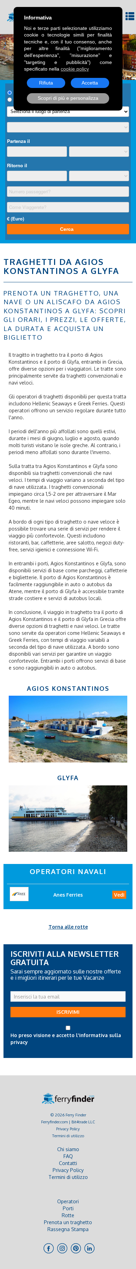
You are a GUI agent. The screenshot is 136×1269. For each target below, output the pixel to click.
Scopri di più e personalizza (68, 98)
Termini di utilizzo (68, 1135)
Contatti (68, 1163)
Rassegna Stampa (68, 1229)
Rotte (68, 1215)
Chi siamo (68, 1149)
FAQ (68, 1156)
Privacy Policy (68, 1128)
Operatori (68, 1201)
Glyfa (68, 778)
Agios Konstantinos (68, 688)
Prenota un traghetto (68, 1222)
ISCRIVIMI (68, 1012)
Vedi (119, 895)
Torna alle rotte (68, 927)
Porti (68, 1208)
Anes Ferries (68, 895)
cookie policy (75, 69)
